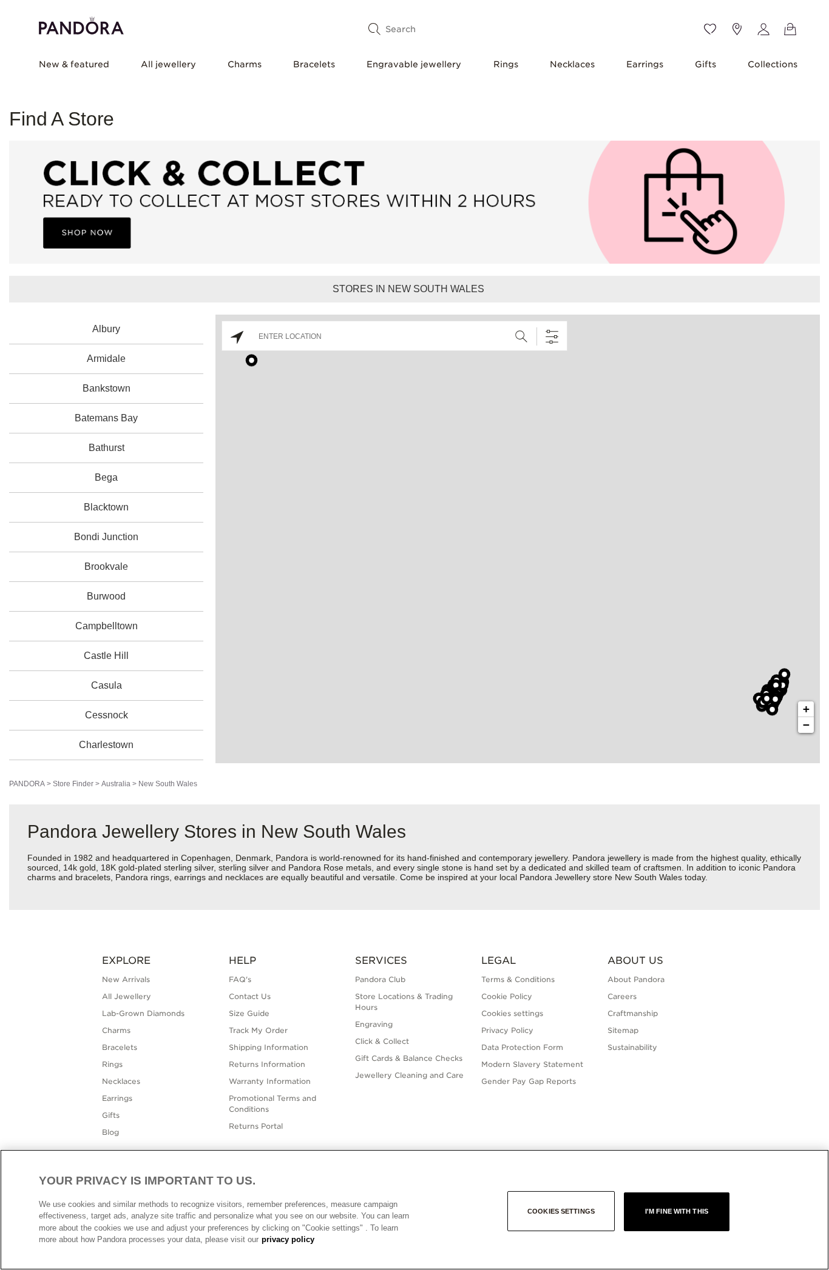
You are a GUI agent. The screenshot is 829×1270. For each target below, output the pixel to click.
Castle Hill (106, 655)
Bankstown (106, 388)
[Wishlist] (710, 29)
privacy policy (288, 1239)
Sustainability (632, 1047)
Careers (622, 996)
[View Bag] (790, 29)
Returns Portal (256, 1126)
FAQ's (240, 979)
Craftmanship (632, 1013)
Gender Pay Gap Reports (528, 1081)
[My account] (763, 29)
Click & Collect (382, 1041)
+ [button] (806, 709)
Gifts (705, 64)
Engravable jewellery (414, 64)
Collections (772, 64)
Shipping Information (268, 1047)
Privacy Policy (507, 1030)
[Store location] (736, 29)
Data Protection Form (522, 1047)
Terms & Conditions (518, 979)
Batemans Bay (106, 418)
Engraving (374, 1024)
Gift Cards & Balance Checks (408, 1058)
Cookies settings (561, 1211)
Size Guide (249, 1013)
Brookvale (106, 566)
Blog (110, 1132)
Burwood (106, 596)
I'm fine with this (676, 1211)
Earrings (644, 64)
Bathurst (106, 448)
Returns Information (267, 1064)
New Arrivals (126, 979)
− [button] (806, 724)
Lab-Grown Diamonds (143, 1013)
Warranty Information (270, 1081)
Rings (505, 64)
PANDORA (27, 784)
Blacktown (106, 507)
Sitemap (622, 1030)
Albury (106, 329)
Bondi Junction (106, 537)
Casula (106, 685)
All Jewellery (126, 996)
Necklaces (572, 64)
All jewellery (168, 64)
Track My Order (258, 1030)
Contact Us (250, 996)
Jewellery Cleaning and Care (409, 1075)
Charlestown (106, 745)
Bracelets (314, 64)
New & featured (74, 64)
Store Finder (73, 784)
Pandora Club (380, 979)
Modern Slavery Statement (532, 1064)
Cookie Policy (506, 996)
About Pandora (636, 979)
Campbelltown (106, 626)
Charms (245, 64)
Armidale (106, 358)
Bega (106, 477)
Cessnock (106, 715)
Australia (115, 784)
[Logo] (81, 24)
